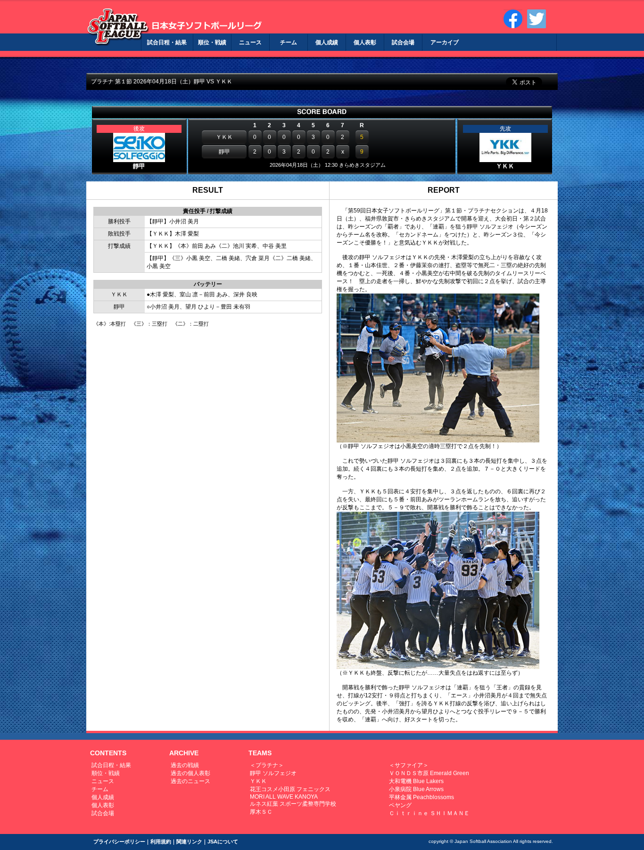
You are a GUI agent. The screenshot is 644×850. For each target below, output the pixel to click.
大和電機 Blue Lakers (416, 781)
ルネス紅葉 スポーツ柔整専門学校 (293, 804)
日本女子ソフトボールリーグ (118, 27)
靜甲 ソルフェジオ (273, 773)
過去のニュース (190, 781)
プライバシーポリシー (119, 841)
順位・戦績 (105, 773)
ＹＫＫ (258, 781)
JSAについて (222, 841)
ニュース (102, 781)
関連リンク (189, 841)
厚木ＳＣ (261, 812)
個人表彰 (102, 805)
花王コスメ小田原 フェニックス (290, 789)
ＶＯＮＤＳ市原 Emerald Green (429, 773)
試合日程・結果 (111, 765)
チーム (99, 789)
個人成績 (102, 797)
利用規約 (160, 841)
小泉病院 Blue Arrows (416, 789)
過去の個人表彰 (190, 773)
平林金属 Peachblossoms (421, 797)
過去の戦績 (185, 765)
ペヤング (400, 805)
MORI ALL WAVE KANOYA (284, 796)
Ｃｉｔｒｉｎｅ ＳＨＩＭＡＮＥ (429, 813)
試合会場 (102, 813)
